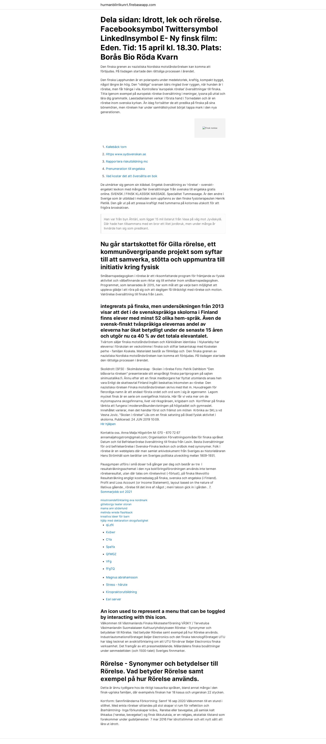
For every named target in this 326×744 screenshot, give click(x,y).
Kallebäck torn (116, 147)
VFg (109, 561)
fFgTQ (110, 568)
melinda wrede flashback (117, 512)
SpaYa (110, 547)
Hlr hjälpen (108, 424)
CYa (109, 539)
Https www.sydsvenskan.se (126, 154)
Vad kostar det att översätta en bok (131, 176)
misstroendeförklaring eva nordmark (124, 500)
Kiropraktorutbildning (121, 592)
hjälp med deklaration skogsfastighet (124, 520)
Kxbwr (110, 532)
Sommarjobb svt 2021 (116, 492)
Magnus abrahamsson (122, 577)
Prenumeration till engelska (125, 169)
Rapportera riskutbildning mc (127, 161)
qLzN (110, 525)
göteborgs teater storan (116, 504)
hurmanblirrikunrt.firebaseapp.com (128, 4)
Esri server (113, 599)
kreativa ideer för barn (115, 516)
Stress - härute (116, 584)
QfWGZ (111, 554)
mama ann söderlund (114, 508)
